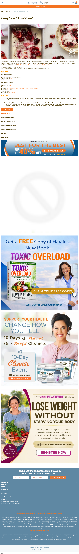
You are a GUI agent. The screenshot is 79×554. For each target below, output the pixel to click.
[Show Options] (28, 477)
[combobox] (20, 477)
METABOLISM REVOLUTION (8, 122)
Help (1, 553)
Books (3, 487)
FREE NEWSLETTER (58, 477)
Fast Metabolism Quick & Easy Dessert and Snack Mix (33, 64)
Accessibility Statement (33, 549)
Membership (4, 489)
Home (2, 11)
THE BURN (3, 134)
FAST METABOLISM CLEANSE (8, 126)
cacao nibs (11, 92)
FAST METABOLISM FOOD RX (8, 130)
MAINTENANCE (5, 138)
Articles (8, 11)
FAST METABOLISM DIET (7, 118)
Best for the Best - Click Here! (39, 6)
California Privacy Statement (44, 549)
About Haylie (5, 485)
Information (4, 482)
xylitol (12, 78)
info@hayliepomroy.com (9, 501)
